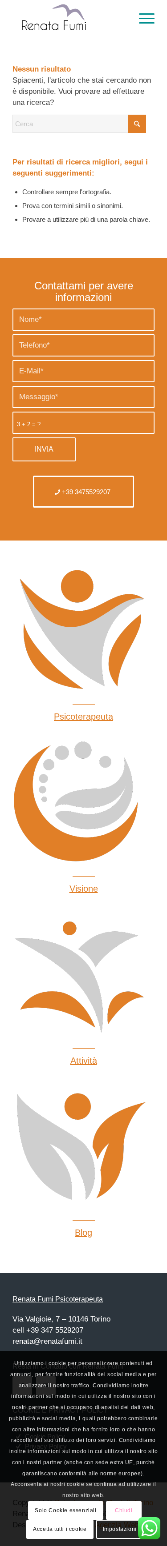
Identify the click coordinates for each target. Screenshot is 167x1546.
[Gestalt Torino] (79, 973)
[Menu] (142, 18)
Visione (83, 888)
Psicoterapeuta (83, 716)
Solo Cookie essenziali (65, 1510)
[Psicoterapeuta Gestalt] (79, 801)
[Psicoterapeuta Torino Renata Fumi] (69, 18)
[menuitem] (142, 18)
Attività (83, 1060)
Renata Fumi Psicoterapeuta (57, 1299)
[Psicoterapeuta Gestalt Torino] (79, 629)
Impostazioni (120, 1529)
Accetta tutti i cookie (59, 1529)
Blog (83, 1233)
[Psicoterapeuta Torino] (79, 1145)
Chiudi (124, 1510)
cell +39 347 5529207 (47, 1330)
